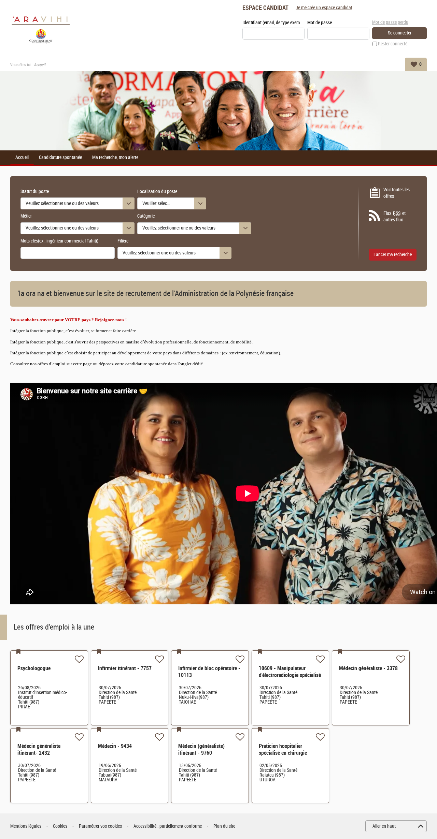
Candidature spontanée (60, 157)
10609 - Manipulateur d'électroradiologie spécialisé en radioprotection (290, 675)
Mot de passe (319, 23)
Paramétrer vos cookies (100, 826)
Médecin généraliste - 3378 (368, 668)
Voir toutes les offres (396, 193)
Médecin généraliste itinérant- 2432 (38, 749)
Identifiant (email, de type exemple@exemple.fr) (273, 23)
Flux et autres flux (394, 216)
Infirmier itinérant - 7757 (125, 668)
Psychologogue (34, 668)
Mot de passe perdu (390, 22)
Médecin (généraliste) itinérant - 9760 (201, 749)
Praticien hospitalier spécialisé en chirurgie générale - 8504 (283, 753)
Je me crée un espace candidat (324, 8)
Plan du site (224, 826)
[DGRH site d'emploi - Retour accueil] (40, 29)
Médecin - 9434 (115, 746)
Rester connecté (392, 44)
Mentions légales (25, 826)
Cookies (60, 826)
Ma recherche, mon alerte (115, 157)
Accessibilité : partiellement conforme (167, 826)
